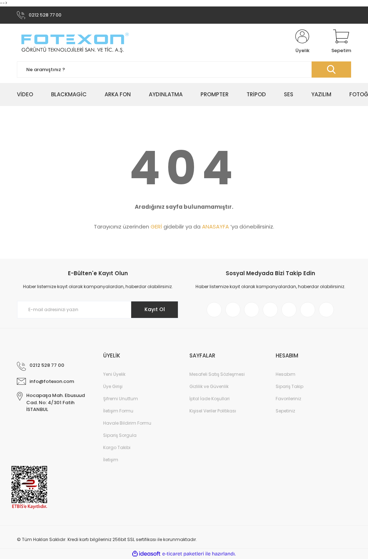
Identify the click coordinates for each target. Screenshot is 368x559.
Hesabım (285, 374)
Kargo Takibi (116, 447)
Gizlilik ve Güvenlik (209, 386)
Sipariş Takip (289, 386)
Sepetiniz (285, 411)
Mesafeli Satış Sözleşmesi (217, 374)
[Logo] (74, 41)
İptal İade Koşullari (209, 399)
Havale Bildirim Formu (127, 423)
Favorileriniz (288, 399)
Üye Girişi (113, 386)
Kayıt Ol (154, 309)
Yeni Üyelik (114, 374)
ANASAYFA (215, 226)
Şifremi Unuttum (120, 399)
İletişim (110, 460)
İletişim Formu (118, 411)
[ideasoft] (146, 553)
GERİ (156, 226)
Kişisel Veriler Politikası (212, 411)
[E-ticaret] (183, 554)
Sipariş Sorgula (120, 435)
